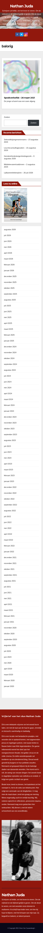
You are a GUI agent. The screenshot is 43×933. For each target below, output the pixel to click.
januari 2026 (9, 270)
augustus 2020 (10, 645)
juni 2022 (7, 522)
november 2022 (10, 493)
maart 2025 (8, 329)
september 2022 (10, 505)
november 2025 (10, 282)
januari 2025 (9, 341)
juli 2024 (7, 376)
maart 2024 (8, 399)
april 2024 (8, 393)
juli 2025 (7, 306)
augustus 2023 (10, 440)
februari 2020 (9, 680)
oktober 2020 (9, 634)
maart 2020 (8, 675)
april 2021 (8, 604)
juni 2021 (7, 593)
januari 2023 (9, 481)
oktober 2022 (9, 499)
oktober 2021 (9, 569)
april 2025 (8, 323)
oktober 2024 (9, 358)
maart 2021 (8, 610)
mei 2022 (7, 528)
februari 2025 (9, 335)
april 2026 (8, 253)
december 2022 (10, 487)
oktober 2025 (9, 288)
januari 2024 (9, 411)
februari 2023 (9, 475)
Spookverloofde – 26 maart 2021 (19, 98)
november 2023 (10, 423)
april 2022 (8, 534)
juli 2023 (7, 446)
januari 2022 (9, 552)
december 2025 (10, 276)
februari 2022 (9, 546)
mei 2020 (7, 663)
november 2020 (10, 628)
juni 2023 (7, 452)
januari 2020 (9, 686)
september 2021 (10, 575)
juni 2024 (7, 382)
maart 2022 (8, 540)
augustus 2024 (10, 370)
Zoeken (7, 117)
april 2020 (8, 669)
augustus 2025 (10, 300)
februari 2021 (9, 616)
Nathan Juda (21, 6)
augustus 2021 (10, 581)
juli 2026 (7, 235)
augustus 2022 (10, 511)
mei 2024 (7, 388)
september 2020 (10, 639)
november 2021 (10, 563)
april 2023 (8, 464)
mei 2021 (7, 598)
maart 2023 (8, 470)
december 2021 (10, 557)
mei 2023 (7, 458)
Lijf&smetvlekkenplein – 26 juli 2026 (18, 173)
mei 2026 (7, 247)
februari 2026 (9, 265)
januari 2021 (9, 622)
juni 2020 (7, 657)
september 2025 (10, 294)
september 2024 (10, 364)
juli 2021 (7, 587)
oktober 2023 (9, 429)
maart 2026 (8, 259)
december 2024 (10, 347)
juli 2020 (7, 651)
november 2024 (10, 352)
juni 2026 (7, 241)
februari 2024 (9, 405)
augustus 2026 (10, 229)
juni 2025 (7, 311)
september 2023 (10, 434)
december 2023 (10, 417)
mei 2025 (7, 317)
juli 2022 (7, 516)
